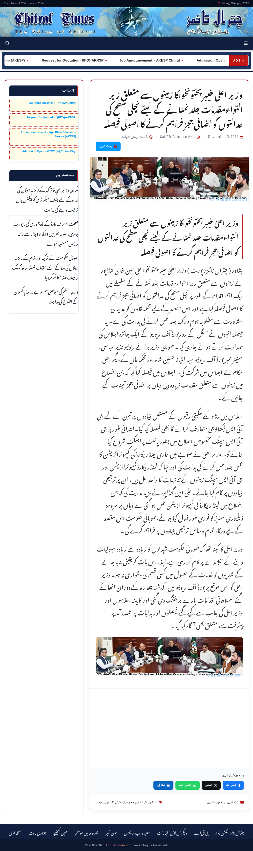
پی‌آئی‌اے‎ (201, 832)
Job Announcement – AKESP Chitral (137, 60)
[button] (245, 43)
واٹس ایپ (185, 785)
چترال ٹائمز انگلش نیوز (229, 832)
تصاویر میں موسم (86, 832)
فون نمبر (111, 832)
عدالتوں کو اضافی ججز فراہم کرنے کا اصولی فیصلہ (126, 802)
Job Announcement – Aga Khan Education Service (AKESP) (48, 134)
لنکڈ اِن (161, 785)
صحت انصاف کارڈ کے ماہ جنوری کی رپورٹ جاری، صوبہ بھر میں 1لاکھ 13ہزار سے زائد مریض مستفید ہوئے (45, 233)
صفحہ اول (15, 832)
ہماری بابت (37, 832)
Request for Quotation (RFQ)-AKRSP (60, 60)
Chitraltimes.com (119, 845)
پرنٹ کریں (105, 146)
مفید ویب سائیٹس (137, 832)
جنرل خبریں (214, 802)
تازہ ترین (232, 802)
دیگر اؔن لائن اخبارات (172, 832)
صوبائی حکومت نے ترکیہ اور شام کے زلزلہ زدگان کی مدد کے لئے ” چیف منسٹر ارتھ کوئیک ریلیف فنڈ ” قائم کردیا (45, 267)
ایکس (208, 785)
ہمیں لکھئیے (60, 832)
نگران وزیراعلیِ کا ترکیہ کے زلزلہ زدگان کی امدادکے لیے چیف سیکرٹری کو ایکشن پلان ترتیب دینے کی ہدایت (47, 199)
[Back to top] (11, 844)
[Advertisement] (169, 728)
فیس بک (231, 785)
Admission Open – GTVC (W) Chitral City (49, 151)
